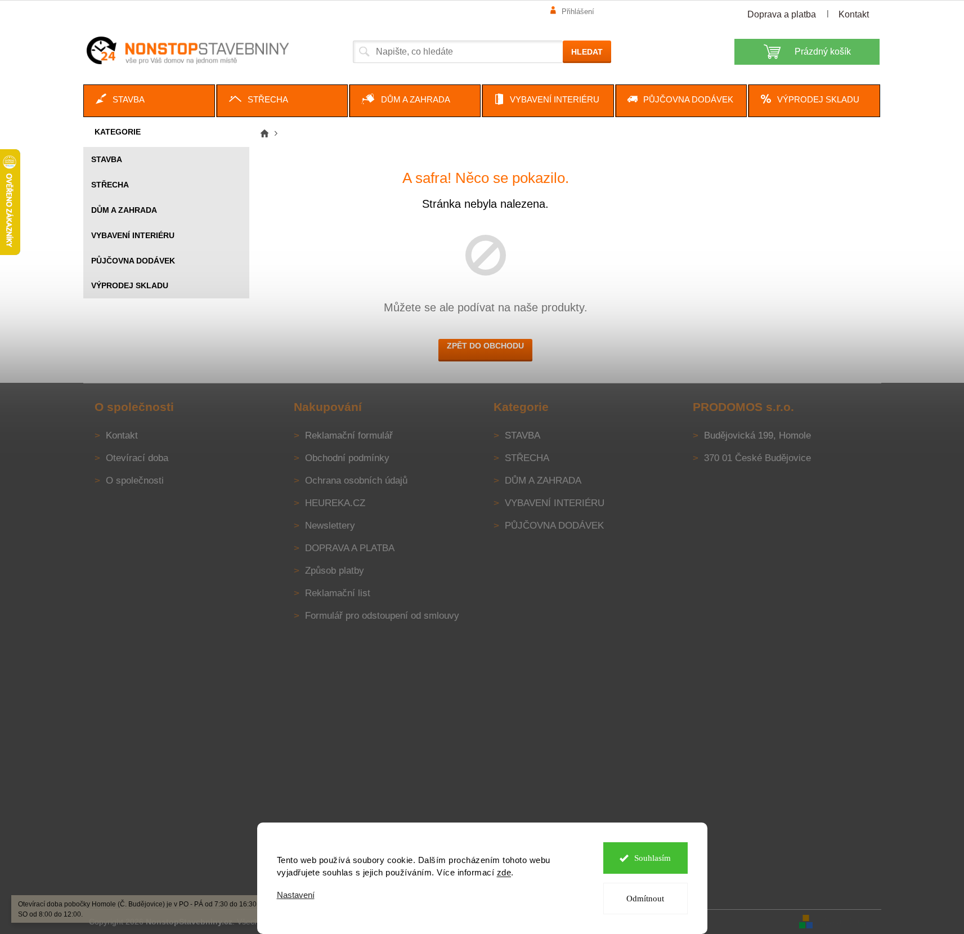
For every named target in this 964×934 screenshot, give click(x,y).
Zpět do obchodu (485, 345)
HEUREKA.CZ (335, 503)
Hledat (587, 51)
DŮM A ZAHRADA (124, 209)
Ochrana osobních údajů (356, 480)
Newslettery (330, 525)
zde (504, 872)
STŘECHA (110, 184)
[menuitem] (149, 100)
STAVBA (106, 159)
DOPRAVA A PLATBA (349, 548)
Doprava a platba (781, 14)
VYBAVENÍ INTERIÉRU (132, 235)
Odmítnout (645, 898)
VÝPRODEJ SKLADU (129, 285)
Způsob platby (334, 570)
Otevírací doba (137, 458)
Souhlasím (652, 858)
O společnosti (135, 480)
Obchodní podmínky (347, 458)
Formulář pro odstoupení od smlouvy (382, 615)
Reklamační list (337, 593)
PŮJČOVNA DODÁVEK (133, 260)
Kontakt (854, 14)
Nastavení (296, 895)
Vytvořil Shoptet (848, 921)
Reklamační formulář (349, 435)
